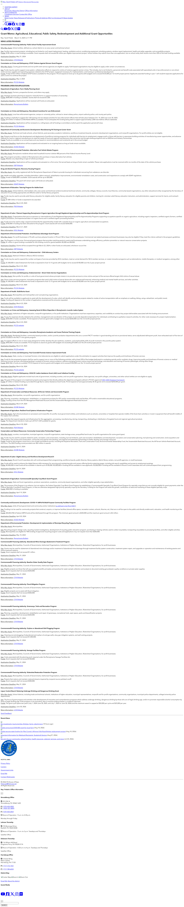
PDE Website (18, 206)
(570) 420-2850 (8, 806)
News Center (9, 18)
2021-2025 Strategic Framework (113, 380)
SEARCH (4, 905)
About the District (18, 11)
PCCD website (19, 325)
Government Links (7, 770)
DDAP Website (19, 184)
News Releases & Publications (24, 18)
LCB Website (18, 710)
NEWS (7, 16)
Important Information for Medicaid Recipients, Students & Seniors (24, 735)
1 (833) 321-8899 (8, 808)
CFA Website (18, 60)
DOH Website (19, 307)
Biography (8, 11)
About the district (14, 881)
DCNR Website (19, 407)
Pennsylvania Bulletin (21, 104)
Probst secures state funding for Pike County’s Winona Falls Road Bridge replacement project (33, 731)
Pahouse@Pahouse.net (8, 784)
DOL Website (18, 230)
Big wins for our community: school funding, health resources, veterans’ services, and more (32, 739)
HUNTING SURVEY (11, 7)
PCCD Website (19, 82)
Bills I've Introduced (55, 18)
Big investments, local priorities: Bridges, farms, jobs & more (22, 724)
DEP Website (18, 165)
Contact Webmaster (8, 777)
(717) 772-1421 (8, 866)
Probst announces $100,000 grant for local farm (17, 728)
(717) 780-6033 (8, 869)
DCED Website (19, 147)
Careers (3, 767)
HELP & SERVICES (11, 12)
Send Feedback (6, 713)
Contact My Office (25, 14)
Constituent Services (12, 14)
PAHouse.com (9, 22)
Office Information (31, 11)
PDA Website (18, 428)
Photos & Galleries (41, 18)
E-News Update (67, 18)
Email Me (4, 773)
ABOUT (7, 9)
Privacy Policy (5, 763)
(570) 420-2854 (8, 812)
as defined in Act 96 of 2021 (65, 506)
